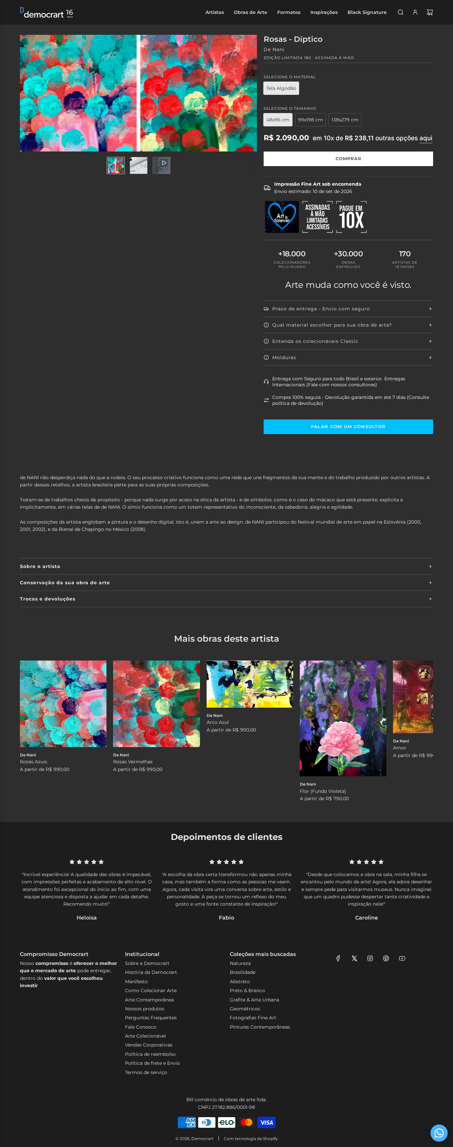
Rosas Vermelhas (133, 762)
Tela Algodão (281, 88)
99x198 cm (310, 120)
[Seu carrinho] (429, 12)
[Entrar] (415, 12)
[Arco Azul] (250, 684)
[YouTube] (402, 958)
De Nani (274, 49)
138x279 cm (345, 120)
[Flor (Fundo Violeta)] (343, 719)
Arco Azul (218, 722)
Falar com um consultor (348, 426)
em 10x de (372, 138)
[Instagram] (370, 958)
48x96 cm (278, 120)
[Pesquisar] (400, 12)
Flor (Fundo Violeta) (323, 791)
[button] (32, 731)
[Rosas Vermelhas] (156, 704)
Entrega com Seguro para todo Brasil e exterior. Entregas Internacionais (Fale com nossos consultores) (338, 382)
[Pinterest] (386, 958)
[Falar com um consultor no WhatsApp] (439, 1133)
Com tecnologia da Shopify (251, 1138)
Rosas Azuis (33, 762)
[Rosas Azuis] (63, 704)
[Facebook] (338, 958)
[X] (354, 958)
